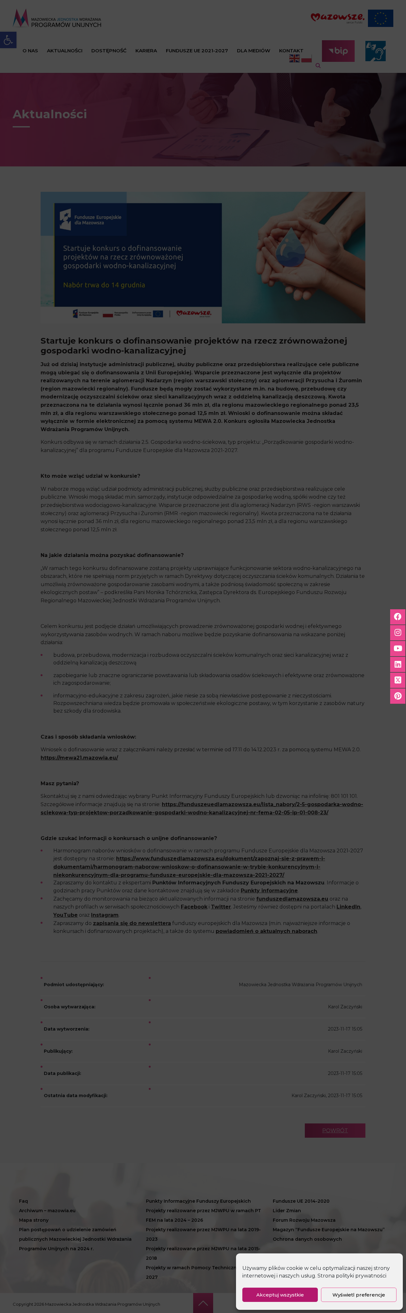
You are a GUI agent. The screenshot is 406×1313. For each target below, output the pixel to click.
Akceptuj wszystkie (280, 1295)
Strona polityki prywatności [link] (352, 1276)
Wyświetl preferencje (358, 1295)
